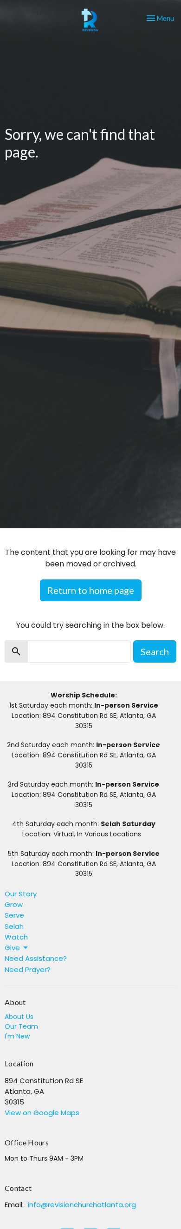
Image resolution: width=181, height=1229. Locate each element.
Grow (14, 904)
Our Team (21, 1026)
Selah (14, 926)
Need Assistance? (36, 958)
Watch (16, 937)
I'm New (17, 1036)
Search (155, 651)
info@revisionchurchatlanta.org (82, 1204)
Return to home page (90, 590)
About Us (19, 1016)
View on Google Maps (42, 1112)
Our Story (21, 894)
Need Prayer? (28, 969)
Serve (14, 915)
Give (12, 948)
